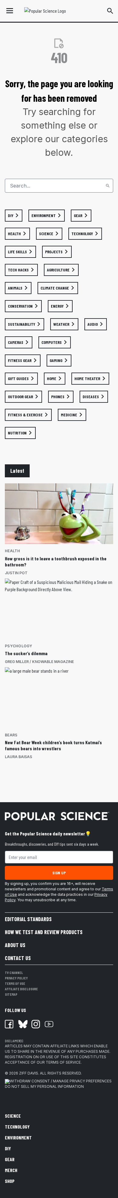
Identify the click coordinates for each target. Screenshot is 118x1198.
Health (12, 551)
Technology (17, 1126)
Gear (10, 1159)
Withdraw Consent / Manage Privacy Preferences (61, 1081)
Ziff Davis (28, 1073)
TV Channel (14, 972)
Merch (11, 1170)
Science (13, 1116)
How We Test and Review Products (44, 932)
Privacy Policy (16, 978)
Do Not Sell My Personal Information (44, 1086)
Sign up (59, 872)
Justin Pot (16, 573)
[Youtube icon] (49, 1024)
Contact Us (18, 958)
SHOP (10, 1181)
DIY (8, 1148)
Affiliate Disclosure (21, 989)
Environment (18, 1137)
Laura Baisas (18, 756)
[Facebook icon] (9, 1024)
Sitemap (11, 994)
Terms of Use (15, 983)
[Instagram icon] (35, 1024)
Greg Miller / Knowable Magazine (39, 661)
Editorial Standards (28, 919)
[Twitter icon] (22, 1024)
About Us (15, 945)
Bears (11, 735)
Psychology (18, 646)
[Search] (108, 185)
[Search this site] (110, 11)
